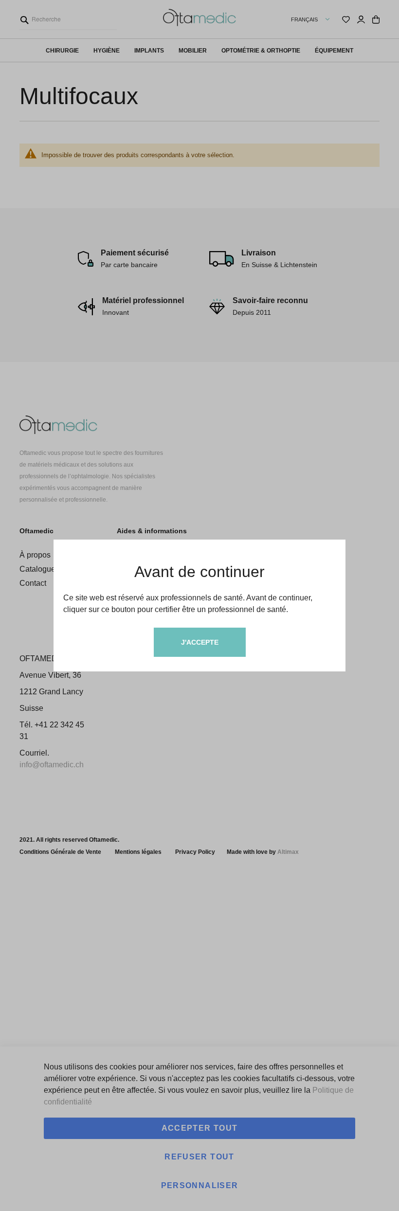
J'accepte (199, 642)
